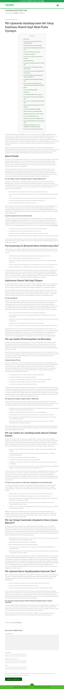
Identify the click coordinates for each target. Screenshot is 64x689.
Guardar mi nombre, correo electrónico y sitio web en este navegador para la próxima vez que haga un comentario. (30, 674)
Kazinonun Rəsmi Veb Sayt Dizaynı (32, 52)
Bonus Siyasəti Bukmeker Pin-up (31, 116)
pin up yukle (54, 225)
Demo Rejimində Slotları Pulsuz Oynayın (33, 94)
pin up (24, 166)
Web (6, 665)
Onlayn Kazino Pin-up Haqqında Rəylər (33, 111)
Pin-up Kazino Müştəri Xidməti (30, 89)
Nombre (8, 652)
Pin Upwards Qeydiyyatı (29, 54)
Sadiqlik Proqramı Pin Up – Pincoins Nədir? (33, 113)
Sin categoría (17, 622)
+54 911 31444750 (26, 1)
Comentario (9, 633)
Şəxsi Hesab (26, 39)
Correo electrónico (12, 659)
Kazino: (25, 87)
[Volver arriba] (32, 685)
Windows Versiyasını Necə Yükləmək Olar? (33, 118)
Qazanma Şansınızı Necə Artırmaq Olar (33, 45)
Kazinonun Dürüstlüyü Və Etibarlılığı (32, 109)
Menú (57, 5)
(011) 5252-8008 (39, 1)
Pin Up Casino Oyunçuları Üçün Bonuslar (33, 129)
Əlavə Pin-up (27, 92)
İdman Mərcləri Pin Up (29, 60)
